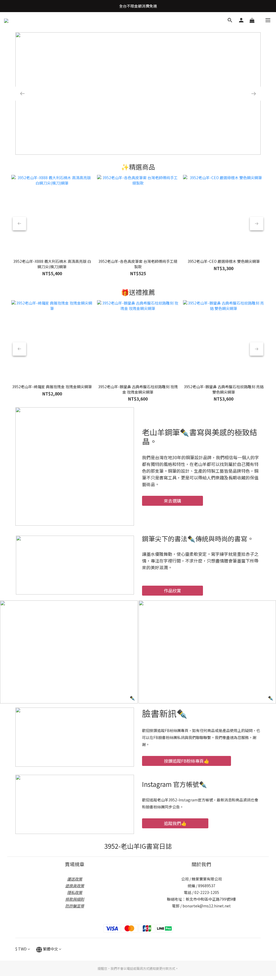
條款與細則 (74, 899)
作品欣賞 (172, 590)
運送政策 (74, 879)
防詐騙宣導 (74, 905)
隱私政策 (74, 892)
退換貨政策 (74, 885)
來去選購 (172, 500)
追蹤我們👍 (175, 823)
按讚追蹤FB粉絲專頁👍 (186, 761)
